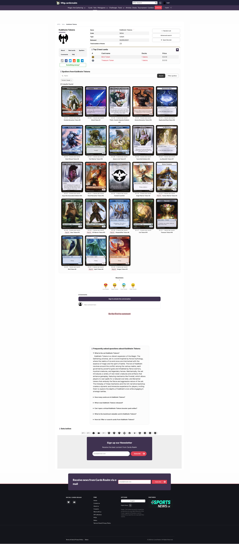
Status (95, 520)
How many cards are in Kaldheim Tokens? (110, 397)
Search (161, 76)
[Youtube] (74, 502)
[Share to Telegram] (82, 60)
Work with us (97, 512)
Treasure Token (107, 60)
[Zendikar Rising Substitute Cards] (150, 433)
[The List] (135, 433)
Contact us (97, 503)
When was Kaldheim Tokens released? (109, 403)
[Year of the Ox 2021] (83, 433)
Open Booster (167, 40)
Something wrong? (73, 65)
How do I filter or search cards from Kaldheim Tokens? (114, 419)
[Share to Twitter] (70, 60)
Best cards (72, 50)
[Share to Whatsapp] (78, 60)
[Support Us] (68, 502)
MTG (58, 24)
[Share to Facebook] (66, 60)
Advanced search (166, 35)
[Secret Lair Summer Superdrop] (104, 433)
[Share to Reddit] (74, 60)
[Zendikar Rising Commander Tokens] (140, 433)
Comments (64, 54)
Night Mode (124, 505)
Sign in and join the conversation (120, 299)
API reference (98, 514)
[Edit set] (133, 30)
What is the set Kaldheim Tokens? (107, 353)
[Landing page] (58, 3)
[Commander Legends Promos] (109, 433)
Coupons (96, 509)
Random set (167, 31)
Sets (63, 24)
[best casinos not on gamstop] (161, 503)
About (63, 50)
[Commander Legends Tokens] (114, 433)
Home (95, 500)
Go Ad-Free (158, 7)
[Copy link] (62, 60)
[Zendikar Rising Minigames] (145, 433)
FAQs (95, 517)
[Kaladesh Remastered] (124, 433)
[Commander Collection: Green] (99, 433)
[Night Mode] (160, 3)
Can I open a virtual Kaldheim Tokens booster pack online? (116, 408)
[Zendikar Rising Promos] (155, 433)
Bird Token (105, 57)
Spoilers (81, 50)
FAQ (73, 54)
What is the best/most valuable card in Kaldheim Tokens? (115, 414)
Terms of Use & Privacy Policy (102, 523)
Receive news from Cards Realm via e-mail (95, 481)
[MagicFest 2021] (88, 433)
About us (96, 506)
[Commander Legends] (119, 433)
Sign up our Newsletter (119, 442)
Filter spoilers (172, 76)
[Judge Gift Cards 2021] (93, 433)
